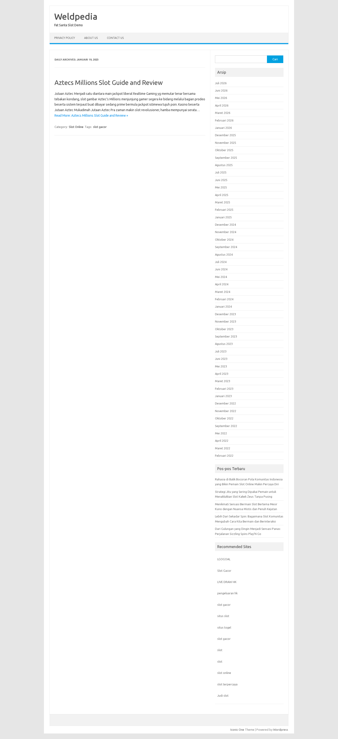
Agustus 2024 (224, 254)
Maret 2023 (222, 381)
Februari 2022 (224, 455)
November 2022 (225, 411)
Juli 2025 (220, 172)
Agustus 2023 (224, 343)
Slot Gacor (224, 570)
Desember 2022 (225, 403)
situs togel (224, 627)
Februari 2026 (224, 120)
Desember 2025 (225, 135)
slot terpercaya (227, 684)
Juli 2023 (220, 351)
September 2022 (226, 425)
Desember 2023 (225, 314)
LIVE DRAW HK (227, 581)
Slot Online (76, 126)
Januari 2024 (223, 306)
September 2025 (226, 157)
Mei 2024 (221, 276)
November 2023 (225, 321)
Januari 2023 (223, 396)
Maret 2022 (222, 448)
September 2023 (226, 336)
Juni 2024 (221, 269)
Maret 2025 (222, 202)
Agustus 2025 (224, 165)
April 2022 (221, 440)
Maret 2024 (222, 291)
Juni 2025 (221, 180)
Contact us (115, 37)
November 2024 (225, 232)
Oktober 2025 (224, 150)
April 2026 (221, 105)
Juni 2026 (221, 90)
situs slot (223, 616)
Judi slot (223, 695)
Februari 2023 (224, 388)
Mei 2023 (221, 366)
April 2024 (221, 284)
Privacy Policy (64, 37)
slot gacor (100, 126)
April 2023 (221, 373)
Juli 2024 (220, 261)
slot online (224, 672)
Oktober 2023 (224, 329)
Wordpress (280, 729)
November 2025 (225, 142)
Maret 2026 (222, 112)
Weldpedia (75, 16)
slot (219, 650)
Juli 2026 (220, 83)
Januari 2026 (223, 127)
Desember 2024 (225, 224)
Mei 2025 (221, 187)
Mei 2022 (221, 433)
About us (91, 37)
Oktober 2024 (224, 239)
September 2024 (226, 246)
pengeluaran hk (227, 593)
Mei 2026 (221, 97)
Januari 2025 (223, 217)
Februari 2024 (224, 299)
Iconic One (237, 729)
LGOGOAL (223, 559)
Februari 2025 (224, 209)
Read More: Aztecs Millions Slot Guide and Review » (91, 115)
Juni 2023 (221, 358)
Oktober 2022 (224, 418)
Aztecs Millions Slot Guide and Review (108, 82)
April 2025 (221, 194)
